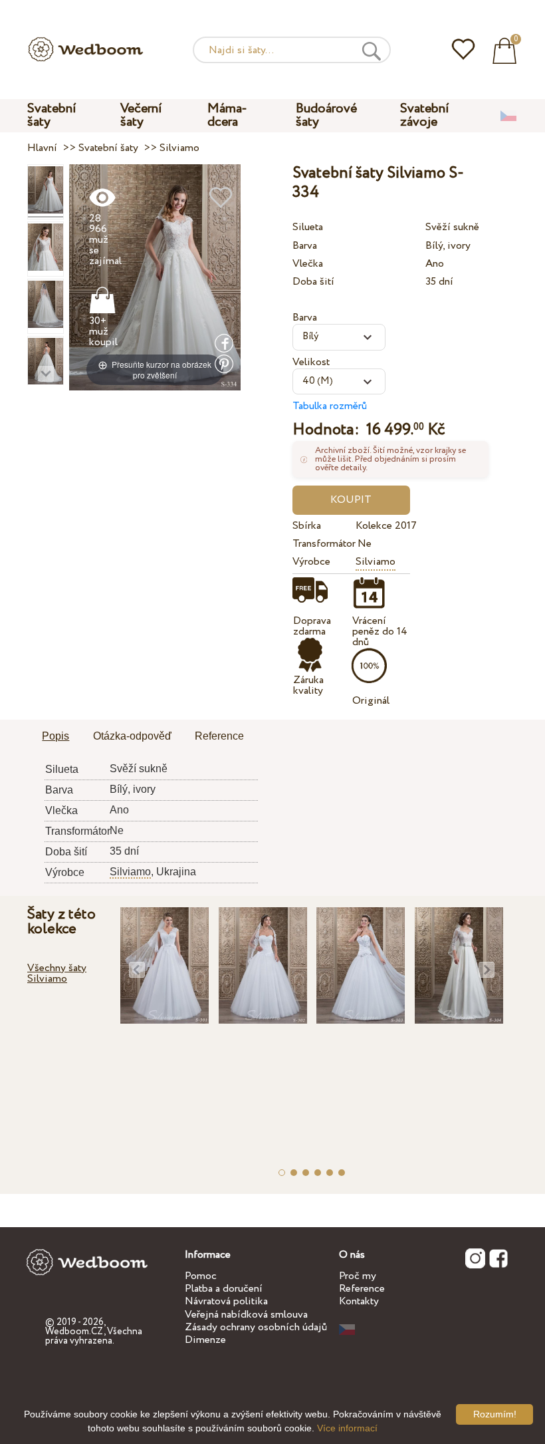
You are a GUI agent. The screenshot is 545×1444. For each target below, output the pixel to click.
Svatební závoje (424, 115)
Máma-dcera (227, 115)
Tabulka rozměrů (329, 406)
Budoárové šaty (326, 115)
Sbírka (306, 525)
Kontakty (359, 1301)
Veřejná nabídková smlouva (246, 1314)
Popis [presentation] (55, 736)
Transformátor (322, 543)
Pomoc (201, 1276)
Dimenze (205, 1340)
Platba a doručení (224, 1288)
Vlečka (307, 263)
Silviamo (375, 561)
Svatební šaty (51, 115)
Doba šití (313, 281)
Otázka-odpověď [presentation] (132, 736)
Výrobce (311, 561)
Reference (362, 1288)
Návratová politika (226, 1301)
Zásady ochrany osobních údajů (256, 1327)
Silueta (307, 227)
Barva (304, 245)
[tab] (55, 737)
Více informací (347, 1428)
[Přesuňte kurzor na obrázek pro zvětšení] (155, 277)
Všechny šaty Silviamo (56, 973)
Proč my (357, 1276)
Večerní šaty (141, 115)
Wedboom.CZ (74, 1331)
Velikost (311, 362)
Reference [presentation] (219, 736)
